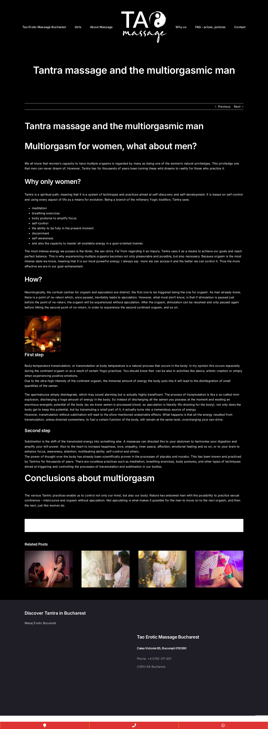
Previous (224, 106)
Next (237, 106)
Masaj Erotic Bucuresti (40, 623)
